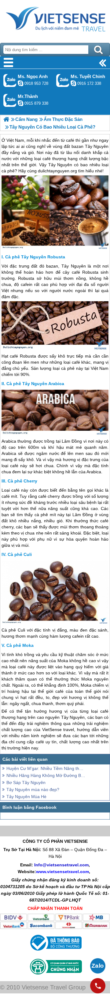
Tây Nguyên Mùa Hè (26, 796)
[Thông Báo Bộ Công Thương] (55, 952)
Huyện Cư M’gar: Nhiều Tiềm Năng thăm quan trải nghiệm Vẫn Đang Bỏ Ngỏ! (45, 768)
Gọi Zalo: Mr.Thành (10, 100)
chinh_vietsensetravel (73, 83)
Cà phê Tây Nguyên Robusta (35, 256)
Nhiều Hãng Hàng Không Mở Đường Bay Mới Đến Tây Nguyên (45, 775)
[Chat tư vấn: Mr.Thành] (20, 103)
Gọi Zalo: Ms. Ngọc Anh (10, 80)
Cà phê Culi (20, 554)
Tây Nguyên (73, 266)
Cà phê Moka (20, 645)
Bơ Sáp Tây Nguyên (26, 782)
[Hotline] (97, 985)
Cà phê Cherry (22, 480)
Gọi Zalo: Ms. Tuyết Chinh (63, 80)
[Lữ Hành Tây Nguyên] (6, 119)
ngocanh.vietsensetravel (20, 83)
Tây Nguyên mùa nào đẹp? (32, 789)
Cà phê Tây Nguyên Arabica (35, 383)
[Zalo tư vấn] (97, 966)
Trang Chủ (55, 20)
